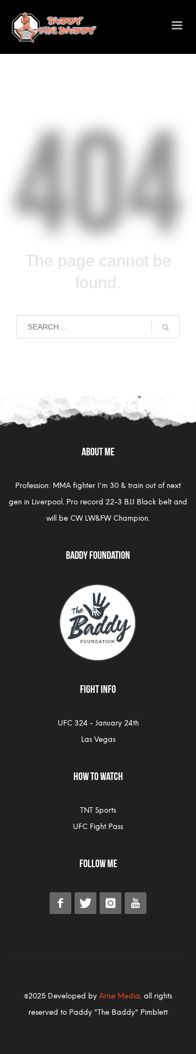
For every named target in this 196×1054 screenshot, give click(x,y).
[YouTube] (135, 903)
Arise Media (119, 996)
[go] (165, 327)
